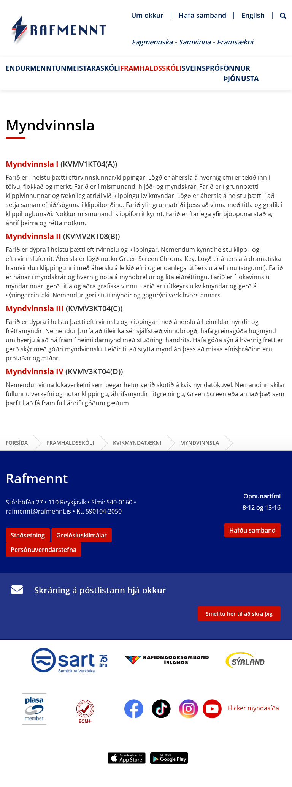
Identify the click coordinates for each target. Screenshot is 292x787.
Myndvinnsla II (34, 236)
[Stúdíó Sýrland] (245, 659)
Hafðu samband (252, 530)
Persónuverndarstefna (43, 549)
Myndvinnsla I (33, 164)
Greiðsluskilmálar (81, 535)
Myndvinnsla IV (35, 371)
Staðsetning (28, 535)
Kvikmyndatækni (137, 442)
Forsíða (17, 442)
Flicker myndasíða (252, 708)
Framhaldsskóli (70, 442)
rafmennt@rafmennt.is (38, 511)
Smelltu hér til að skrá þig (239, 613)
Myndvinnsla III (36, 308)
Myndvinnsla (199, 442)
